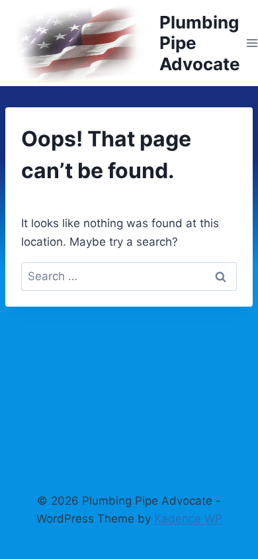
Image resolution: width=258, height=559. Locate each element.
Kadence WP (188, 518)
